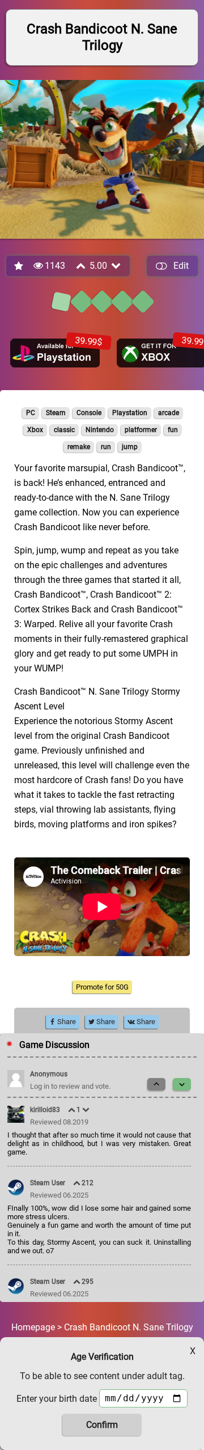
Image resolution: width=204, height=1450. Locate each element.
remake (78, 447)
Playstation (129, 413)
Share (66, 1021)
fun (173, 430)
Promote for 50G (102, 987)
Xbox (35, 430)
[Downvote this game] (116, 265)
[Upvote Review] (72, 1110)
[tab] (61, 301)
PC (30, 413)
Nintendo (100, 430)
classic (64, 430)
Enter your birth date (56, 1398)
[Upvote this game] (81, 265)
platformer (141, 430)
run (106, 447)
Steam (56, 413)
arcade (168, 413)
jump (130, 447)
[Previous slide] (156, 1084)
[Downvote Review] (86, 1110)
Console (88, 413)
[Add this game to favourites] (19, 266)
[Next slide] (182, 1084)
